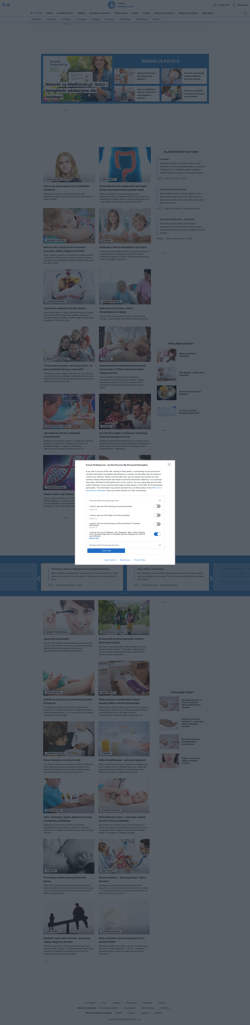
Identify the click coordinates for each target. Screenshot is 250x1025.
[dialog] (125, 512)
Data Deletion (110, 560)
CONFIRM (106, 551)
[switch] (157, 506)
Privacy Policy (139, 560)
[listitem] (125, 500)
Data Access (125, 560)
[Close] (170, 465)
